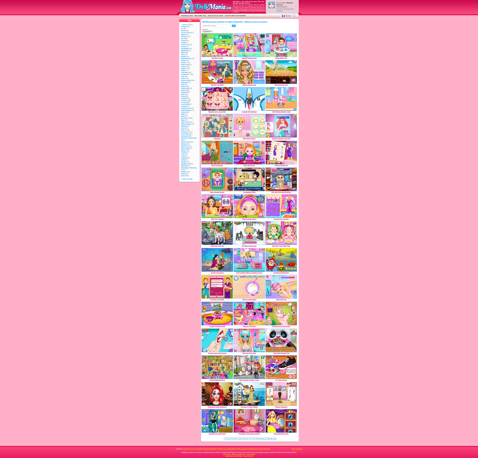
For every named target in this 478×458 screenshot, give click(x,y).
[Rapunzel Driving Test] (281, 421)
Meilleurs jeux (200, 16)
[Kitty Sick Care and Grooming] (281, 179)
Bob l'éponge (185, 148)
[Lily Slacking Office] (249, 179)
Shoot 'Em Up (185, 142)
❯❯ (272, 439)
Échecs (183, 174)
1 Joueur (184, 25)
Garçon (183, 62)
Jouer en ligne (248, 456)
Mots (183, 76)
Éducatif (184, 92)
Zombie (183, 162)
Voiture (183, 112)
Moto (183, 116)
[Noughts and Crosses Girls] (217, 99)
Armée (183, 42)
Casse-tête (184, 134)
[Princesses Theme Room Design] (249, 421)
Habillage (184, 164)
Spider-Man (185, 146)
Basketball (184, 50)
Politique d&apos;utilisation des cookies (249, 449)
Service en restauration (189, 138)
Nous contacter (297, 449)
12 (253, 439)
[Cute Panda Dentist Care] (281, 340)
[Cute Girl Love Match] (217, 287)
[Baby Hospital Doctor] (217, 179)
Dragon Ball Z (185, 88)
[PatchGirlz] (217, 126)
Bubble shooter (186, 58)
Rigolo (183, 35)
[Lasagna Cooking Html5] (217, 313)
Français (288, 16)
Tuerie (183, 156)
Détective (184, 82)
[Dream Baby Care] (281, 45)
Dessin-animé (185, 80)
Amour (183, 90)
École (183, 176)
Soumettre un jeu (189, 449)
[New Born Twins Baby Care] (281, 233)
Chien (183, 78)
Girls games (227, 454)
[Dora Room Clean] (217, 45)
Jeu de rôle (185, 104)
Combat (183, 106)
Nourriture (184, 118)
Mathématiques (186, 110)
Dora (182, 84)
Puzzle (183, 102)
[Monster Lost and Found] (217, 421)
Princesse (184, 132)
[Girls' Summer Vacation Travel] (249, 367)
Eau (182, 39)
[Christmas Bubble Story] (281, 260)
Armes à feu (185, 44)
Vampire (184, 158)
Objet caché (185, 122)
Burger (183, 60)
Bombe (183, 56)
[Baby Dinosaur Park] (281, 72)
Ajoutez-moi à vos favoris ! (235, 16)
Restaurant (184, 136)
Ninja (182, 120)
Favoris (278, 9)
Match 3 (184, 130)
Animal (183, 37)
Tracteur (184, 152)
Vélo (182, 54)
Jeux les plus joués (215, 16)
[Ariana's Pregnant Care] (249, 45)
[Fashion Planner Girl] (281, 152)
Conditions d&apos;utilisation (206, 449)
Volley (183, 160)
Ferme (183, 96)
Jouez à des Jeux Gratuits (233, 456)
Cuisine (183, 100)
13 (256, 439)
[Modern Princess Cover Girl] (281, 126)
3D (182, 29)
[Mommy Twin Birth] (217, 72)
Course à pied (186, 33)
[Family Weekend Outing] (217, 367)
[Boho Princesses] (217, 152)
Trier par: (205, 29)
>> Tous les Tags (186, 179)
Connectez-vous (287, 9)
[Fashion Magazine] (281, 394)
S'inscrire (279, 11)
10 (246, 439)
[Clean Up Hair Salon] (249, 313)
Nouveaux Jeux (187, 16)
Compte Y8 (184, 74)
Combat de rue (186, 108)
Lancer (183, 46)
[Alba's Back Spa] (281, 287)
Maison (183, 68)
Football (184, 98)
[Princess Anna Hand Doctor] (281, 313)
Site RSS (267, 449)
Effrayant (184, 166)
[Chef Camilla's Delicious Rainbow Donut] (249, 260)
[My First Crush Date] (249, 340)
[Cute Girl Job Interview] (281, 206)
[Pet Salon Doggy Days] (249, 233)
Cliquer (183, 70)
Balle (182, 114)
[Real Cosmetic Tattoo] (249, 206)
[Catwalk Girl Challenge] (249, 99)
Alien (182, 94)
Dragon (183, 86)
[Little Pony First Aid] (217, 233)
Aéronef (183, 31)
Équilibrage (185, 48)
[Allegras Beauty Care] (249, 72)
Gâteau (183, 150)
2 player (183, 27)
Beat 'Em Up (185, 64)
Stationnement (186, 124)
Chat (182, 128)
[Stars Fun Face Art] (217, 206)
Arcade (183, 40)
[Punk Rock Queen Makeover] (217, 394)
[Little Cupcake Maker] (249, 287)
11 (249, 439)
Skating (183, 126)
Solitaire (183, 144)
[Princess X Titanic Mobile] (249, 394)
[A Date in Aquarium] (217, 260)
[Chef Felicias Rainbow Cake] (281, 99)
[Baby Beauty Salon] (249, 126)
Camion (183, 66)
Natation (184, 172)
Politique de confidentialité (226, 449)
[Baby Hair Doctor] (249, 152)
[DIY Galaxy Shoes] (281, 367)
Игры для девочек (238, 454)
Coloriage (184, 72)
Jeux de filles (250, 454)
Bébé (182, 52)
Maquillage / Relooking (188, 168)
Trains (183, 154)
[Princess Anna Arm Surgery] (217, 340)
